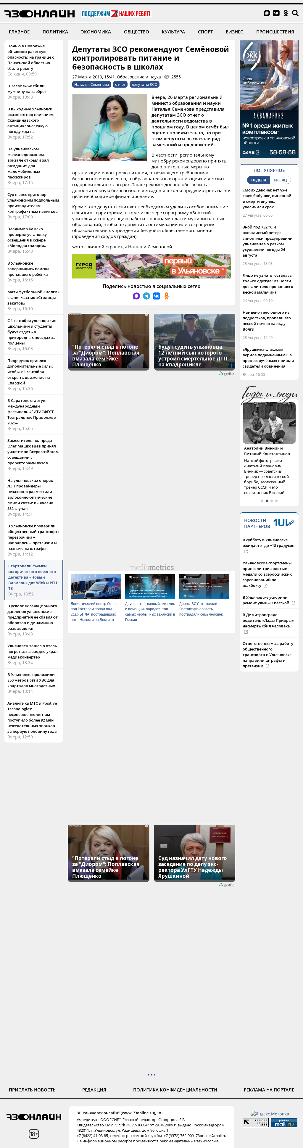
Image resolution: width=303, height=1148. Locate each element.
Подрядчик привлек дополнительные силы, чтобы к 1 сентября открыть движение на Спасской (30, 372)
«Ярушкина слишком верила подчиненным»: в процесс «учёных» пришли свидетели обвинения (268, 358)
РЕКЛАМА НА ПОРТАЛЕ (269, 1090)
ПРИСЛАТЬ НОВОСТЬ (32, 1090)
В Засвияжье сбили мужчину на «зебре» (26, 88)
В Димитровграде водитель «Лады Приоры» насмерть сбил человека (268, 620)
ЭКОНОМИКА (96, 32)
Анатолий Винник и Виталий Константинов (267, 450)
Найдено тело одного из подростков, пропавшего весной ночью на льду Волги (267, 321)
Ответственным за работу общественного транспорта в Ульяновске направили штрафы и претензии (268, 655)
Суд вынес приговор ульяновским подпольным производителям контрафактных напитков (33, 203)
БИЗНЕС (234, 32)
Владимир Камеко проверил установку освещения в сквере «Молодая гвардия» (27, 237)
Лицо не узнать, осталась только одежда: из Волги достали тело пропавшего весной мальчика (268, 284)
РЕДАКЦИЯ (94, 1090)
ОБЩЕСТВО (136, 32)
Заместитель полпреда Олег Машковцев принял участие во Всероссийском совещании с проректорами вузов (33, 452)
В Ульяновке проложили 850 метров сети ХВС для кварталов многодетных (31, 680)
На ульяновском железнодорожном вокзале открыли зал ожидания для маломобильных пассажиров (28, 163)
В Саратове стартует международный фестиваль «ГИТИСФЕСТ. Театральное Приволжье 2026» (31, 412)
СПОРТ (205, 32)
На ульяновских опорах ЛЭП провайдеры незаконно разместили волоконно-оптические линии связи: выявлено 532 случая (30, 494)
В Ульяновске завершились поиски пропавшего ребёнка (28, 268)
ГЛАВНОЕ (19, 32)
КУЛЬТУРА (173, 32)
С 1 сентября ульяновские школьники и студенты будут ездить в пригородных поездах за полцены (31, 332)
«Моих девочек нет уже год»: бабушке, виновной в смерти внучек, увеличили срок (267, 198)
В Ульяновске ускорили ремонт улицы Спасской (266, 600)
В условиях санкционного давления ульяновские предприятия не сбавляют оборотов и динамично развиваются (32, 617)
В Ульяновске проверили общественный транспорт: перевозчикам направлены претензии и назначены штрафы (33, 537)
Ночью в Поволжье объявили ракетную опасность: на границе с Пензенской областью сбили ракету (30, 57)
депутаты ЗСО (144, 84)
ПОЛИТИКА (55, 32)
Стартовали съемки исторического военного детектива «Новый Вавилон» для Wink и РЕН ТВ (32, 577)
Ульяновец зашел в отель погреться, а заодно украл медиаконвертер (32, 651)
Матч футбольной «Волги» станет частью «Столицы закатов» (33, 297)
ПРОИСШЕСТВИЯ (275, 32)
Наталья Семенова (91, 84)
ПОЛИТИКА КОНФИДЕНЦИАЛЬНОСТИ (175, 1090)
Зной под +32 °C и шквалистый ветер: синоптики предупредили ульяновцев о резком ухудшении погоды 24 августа (268, 241)
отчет (120, 84)
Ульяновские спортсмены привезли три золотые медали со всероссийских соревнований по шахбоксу (267, 574)
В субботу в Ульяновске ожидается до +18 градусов (268, 542)
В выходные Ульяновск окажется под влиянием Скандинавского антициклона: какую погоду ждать (30, 120)
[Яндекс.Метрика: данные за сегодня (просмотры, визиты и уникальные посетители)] (270, 1114)
